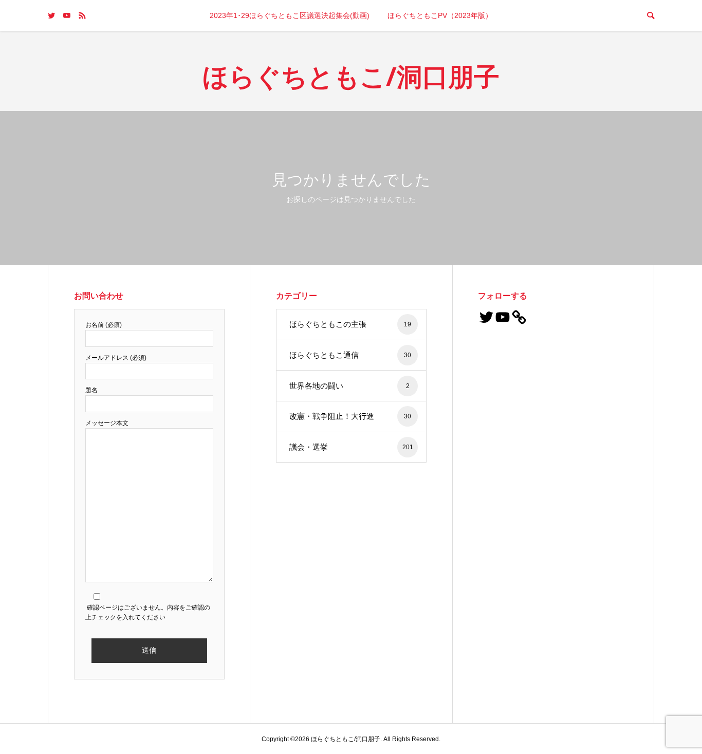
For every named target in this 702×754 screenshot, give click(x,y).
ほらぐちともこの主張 (350, 324)
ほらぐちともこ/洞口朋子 (351, 76)
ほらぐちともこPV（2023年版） (439, 15)
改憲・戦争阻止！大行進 (350, 416)
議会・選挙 (351, 447)
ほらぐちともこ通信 (350, 355)
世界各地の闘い (349, 385)
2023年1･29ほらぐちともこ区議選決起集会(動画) (290, 15)
